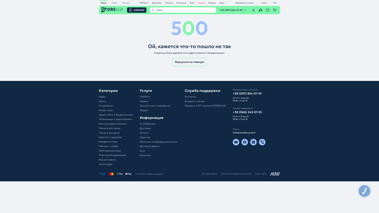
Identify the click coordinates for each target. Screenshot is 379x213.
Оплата (169, 2)
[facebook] (244, 142)
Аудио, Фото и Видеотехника (116, 114)
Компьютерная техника (113, 123)
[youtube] (236, 142)
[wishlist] (268, 10)
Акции (201, 2)
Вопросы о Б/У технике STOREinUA (205, 105)
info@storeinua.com (244, 132)
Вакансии (145, 155)
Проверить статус (244, 2)
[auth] (253, 10)
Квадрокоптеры (108, 141)
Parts (114, 2)
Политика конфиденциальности (159, 141)
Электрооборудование (112, 155)
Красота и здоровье (110, 137)
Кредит (212, 2)
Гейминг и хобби (108, 146)
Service (126, 2)
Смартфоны (106, 105)
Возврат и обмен (194, 101)
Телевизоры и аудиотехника (115, 119)
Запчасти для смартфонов (155, 105)
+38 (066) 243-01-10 (247, 112)
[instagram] (253, 142)
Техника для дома (109, 132)
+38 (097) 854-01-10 (247, 93)
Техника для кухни (109, 128)
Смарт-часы (106, 110)
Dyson (102, 101)
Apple (102, 96)
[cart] (275, 10)
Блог (192, 2)
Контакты (181, 2)
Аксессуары (106, 164)
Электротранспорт (110, 150)
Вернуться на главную (189, 62)
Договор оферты (150, 146)
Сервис (144, 101)
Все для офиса (107, 159)
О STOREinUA (147, 123)
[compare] (261, 10)
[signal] (262, 142)
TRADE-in (143, 2)
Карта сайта (260, 173)
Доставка (157, 2)
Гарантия (145, 137)
